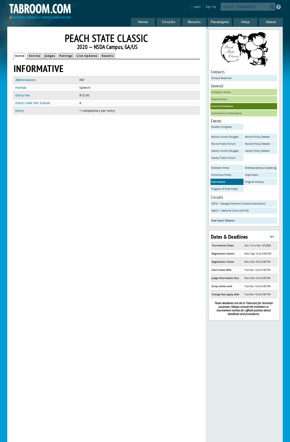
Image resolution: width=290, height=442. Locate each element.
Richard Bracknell (221, 78)
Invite (19, 56)
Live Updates (87, 56)
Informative (218, 181)
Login (197, 7)
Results (108, 56)
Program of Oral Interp (224, 188)
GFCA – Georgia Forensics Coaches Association (238, 203)
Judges (50, 56)
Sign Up (211, 7)
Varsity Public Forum (223, 157)
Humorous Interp (221, 174)
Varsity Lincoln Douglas (225, 150)
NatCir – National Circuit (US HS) (230, 210)
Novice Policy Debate (257, 136)
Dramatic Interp (220, 167)
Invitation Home (220, 92)
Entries (34, 56)
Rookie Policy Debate (257, 143)
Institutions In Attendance (226, 113)
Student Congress (221, 126)
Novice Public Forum (223, 143)
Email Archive (219, 99)
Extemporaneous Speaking (260, 167)
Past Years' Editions (222, 220)
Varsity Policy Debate (257, 150)
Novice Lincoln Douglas (225, 136)
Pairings (65, 56)
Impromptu (251, 174)
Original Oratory (254, 181)
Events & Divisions (222, 106)
